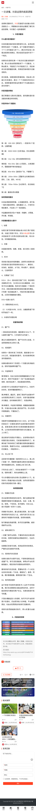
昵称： (6, 765)
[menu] (33, 2)
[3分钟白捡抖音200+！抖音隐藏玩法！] (9, 730)
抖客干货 (27, 16)
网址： (6, 775)
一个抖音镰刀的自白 (9, 715)
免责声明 (26, 801)
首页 (3, 7)
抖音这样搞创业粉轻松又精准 (26, 716)
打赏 (31, 674)
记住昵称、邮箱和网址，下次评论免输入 (16, 779)
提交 (18, 783)
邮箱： (6, 770)
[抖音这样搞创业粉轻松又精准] (26, 709)
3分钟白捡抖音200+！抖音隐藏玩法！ (8, 738)
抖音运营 (26, 233)
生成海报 (7, 674)
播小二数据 (5, 16)
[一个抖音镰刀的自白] (9, 709)
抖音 (16, 23)
